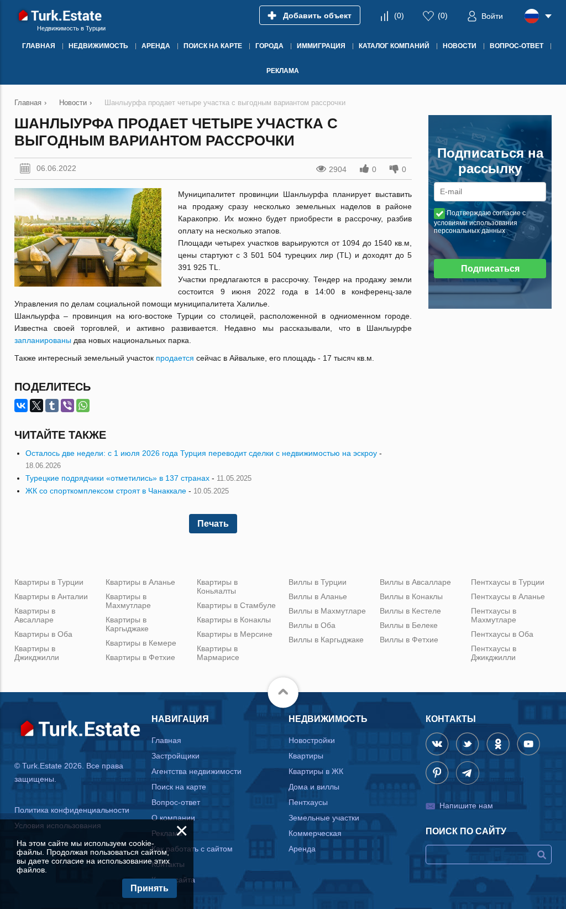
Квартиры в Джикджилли (36, 653)
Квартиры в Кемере (141, 642)
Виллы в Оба (312, 625)
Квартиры (306, 755)
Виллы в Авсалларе (415, 582)
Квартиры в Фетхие (140, 657)
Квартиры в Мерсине (234, 634)
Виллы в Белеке (409, 625)
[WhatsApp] (83, 405)
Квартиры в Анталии (51, 596)
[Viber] (67, 405)
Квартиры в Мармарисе (218, 653)
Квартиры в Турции (48, 582)
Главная (166, 740)
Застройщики (175, 755)
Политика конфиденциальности (71, 810)
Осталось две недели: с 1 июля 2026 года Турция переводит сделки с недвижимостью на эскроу (201, 453)
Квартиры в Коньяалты (217, 586)
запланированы (42, 340)
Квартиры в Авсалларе (34, 615)
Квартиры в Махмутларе (128, 601)
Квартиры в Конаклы (234, 619)
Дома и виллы (314, 786)
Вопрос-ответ (175, 802)
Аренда (302, 848)
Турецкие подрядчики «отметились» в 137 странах (117, 478)
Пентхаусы (308, 802)
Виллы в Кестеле (410, 610)
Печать (213, 523)
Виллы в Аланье (318, 596)
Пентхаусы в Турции (507, 582)
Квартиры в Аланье (140, 582)
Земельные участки (324, 817)
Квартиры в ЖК (316, 771)
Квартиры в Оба (43, 634)
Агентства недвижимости (196, 771)
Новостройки (312, 740)
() (399, 15)
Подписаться (490, 268)
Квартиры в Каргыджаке (127, 624)
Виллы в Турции (318, 582)
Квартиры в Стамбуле (236, 605)
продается (175, 358)
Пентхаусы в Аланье (508, 596)
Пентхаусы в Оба (502, 634)
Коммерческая (315, 833)
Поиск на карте (178, 786)
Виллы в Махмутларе (327, 610)
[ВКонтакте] (21, 405)
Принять (149, 888)
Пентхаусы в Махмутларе (493, 615)
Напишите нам (466, 805)
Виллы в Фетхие (409, 639)
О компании (173, 817)
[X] (36, 405)
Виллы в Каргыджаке (326, 639)
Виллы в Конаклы (411, 596)
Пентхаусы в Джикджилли (493, 653)
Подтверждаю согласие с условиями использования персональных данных (480, 222)
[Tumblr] (52, 405)
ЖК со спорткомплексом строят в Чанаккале (105, 490)
